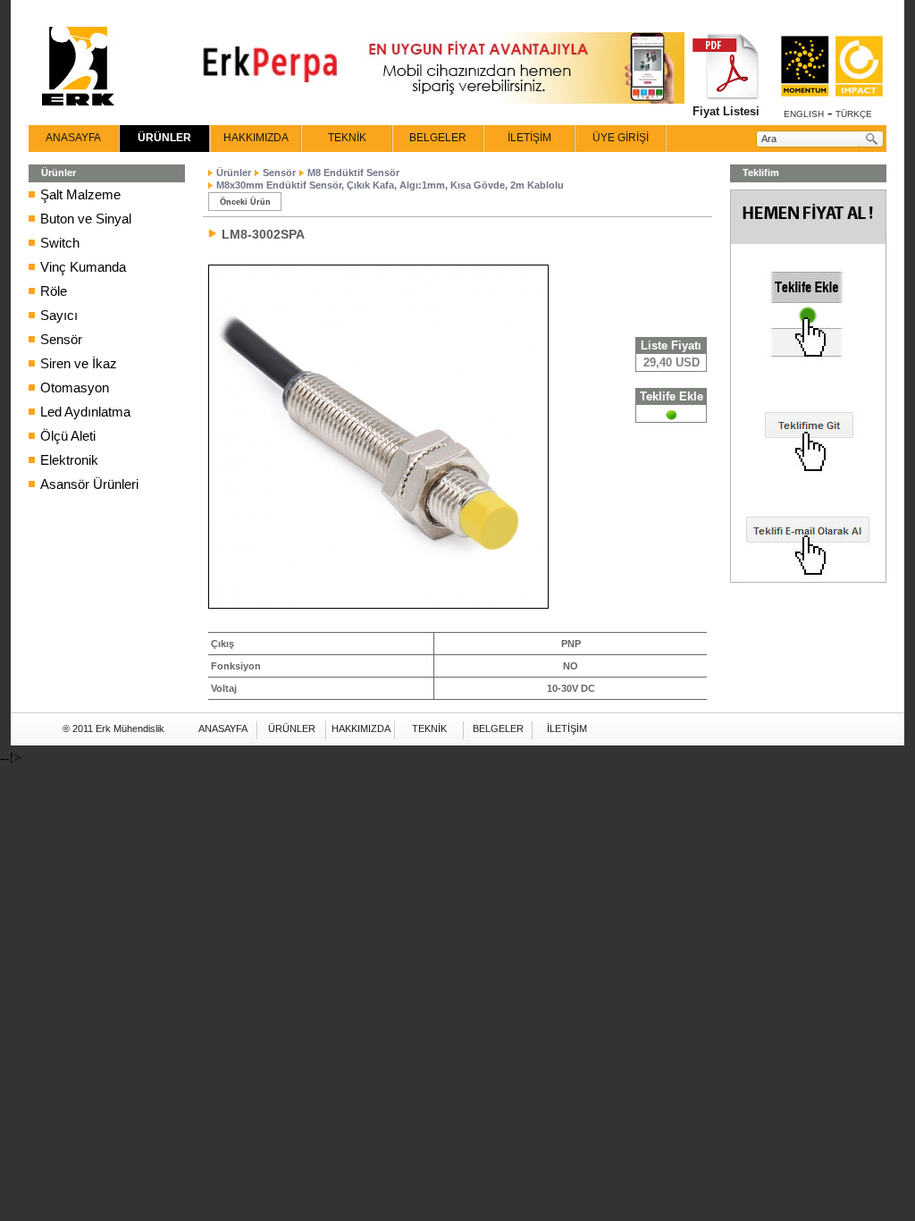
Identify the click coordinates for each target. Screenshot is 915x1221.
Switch (60, 242)
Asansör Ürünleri (89, 484)
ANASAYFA (73, 137)
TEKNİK (347, 137)
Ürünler (233, 172)
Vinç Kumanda (83, 266)
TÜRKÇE (853, 114)
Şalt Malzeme (80, 194)
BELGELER (437, 137)
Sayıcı (59, 315)
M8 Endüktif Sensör (353, 172)
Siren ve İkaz (78, 363)
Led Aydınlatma (85, 411)
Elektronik (69, 459)
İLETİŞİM (529, 137)
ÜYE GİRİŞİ (620, 137)
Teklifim (761, 172)
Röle (53, 291)
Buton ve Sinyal (85, 218)
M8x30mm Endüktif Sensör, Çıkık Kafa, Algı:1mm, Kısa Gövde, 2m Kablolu (390, 185)
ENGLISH (804, 114)
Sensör (61, 339)
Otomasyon (74, 387)
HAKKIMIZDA (256, 137)
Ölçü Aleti (68, 435)
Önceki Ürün (245, 202)
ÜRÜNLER (164, 137)
